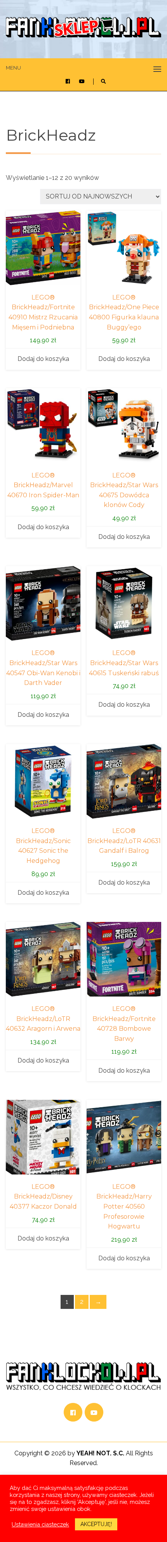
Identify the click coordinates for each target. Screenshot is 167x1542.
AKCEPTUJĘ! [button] (96, 1524)
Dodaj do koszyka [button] (43, 358)
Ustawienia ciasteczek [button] (40, 1524)
